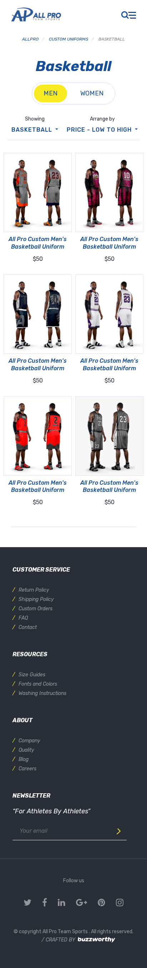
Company (29, 741)
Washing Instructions (42, 693)
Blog (24, 759)
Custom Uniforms (68, 39)
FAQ (23, 618)
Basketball (32, 129)
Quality (26, 750)
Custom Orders (35, 609)
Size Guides (32, 675)
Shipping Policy (36, 599)
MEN (50, 93)
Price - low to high (100, 129)
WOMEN (91, 93)
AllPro (30, 39)
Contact (28, 627)
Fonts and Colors (38, 684)
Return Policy (34, 590)
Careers (27, 769)
